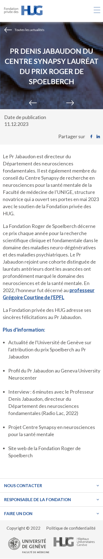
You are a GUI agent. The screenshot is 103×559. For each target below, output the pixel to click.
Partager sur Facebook (92, 136)
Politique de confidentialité (71, 528)
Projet (15, 427)
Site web (17, 448)
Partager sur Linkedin (99, 136)
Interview (19, 392)
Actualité (18, 342)
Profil (14, 371)
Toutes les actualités (29, 30)
